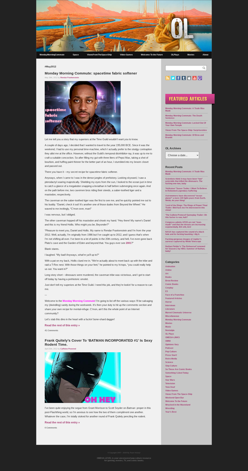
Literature (170, 309)
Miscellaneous (172, 316)
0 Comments (51, 428)
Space (76, 55)
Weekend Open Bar (174, 398)
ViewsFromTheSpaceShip (99, 55)
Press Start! (171, 355)
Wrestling (169, 408)
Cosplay (169, 288)
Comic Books (171, 284)
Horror (168, 302)
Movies (190, 55)
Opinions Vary (172, 344)
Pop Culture (171, 351)
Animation (170, 266)
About (205, 55)
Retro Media (171, 359)
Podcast (169, 348)
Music (168, 327)
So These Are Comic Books (178, 369)
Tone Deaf (170, 387)
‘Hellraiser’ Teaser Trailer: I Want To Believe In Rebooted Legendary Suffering (186, 189)
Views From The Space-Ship (178, 394)
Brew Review (171, 280)
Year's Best (170, 412)
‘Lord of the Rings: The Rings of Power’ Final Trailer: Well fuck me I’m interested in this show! (186, 207)
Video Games (126, 55)
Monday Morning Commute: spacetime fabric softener (91, 73)
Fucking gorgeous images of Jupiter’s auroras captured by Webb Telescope (183, 240)
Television (170, 383)
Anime (168, 270)
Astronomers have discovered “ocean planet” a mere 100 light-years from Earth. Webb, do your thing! (185, 198)
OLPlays (175, 55)
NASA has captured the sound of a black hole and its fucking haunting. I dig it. (184, 233)
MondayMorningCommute (52, 55)
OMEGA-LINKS (172, 337)
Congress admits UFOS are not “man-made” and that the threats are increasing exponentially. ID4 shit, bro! (185, 224)
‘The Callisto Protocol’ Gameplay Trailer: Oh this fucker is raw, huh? (186, 216)
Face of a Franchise (174, 295)
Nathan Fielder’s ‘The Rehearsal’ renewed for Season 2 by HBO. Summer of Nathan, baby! (185, 248)
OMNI (168, 341)
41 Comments (51, 330)
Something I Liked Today (177, 373)
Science (169, 362)
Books (168, 277)
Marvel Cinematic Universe (178, 312)
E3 (166, 291)
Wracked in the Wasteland (177, 405)
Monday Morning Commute (178, 320)
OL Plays (169, 334)
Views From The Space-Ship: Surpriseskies (186, 130)
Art (166, 273)
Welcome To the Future (152, 55)
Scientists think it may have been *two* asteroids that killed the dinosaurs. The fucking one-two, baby (184, 181)
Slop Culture (171, 366)
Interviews (170, 305)
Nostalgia (169, 330)
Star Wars (170, 380)
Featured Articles (173, 298)
